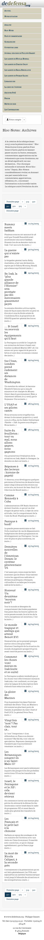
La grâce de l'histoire (12, 87)
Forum (7, 98)
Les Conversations (11, 109)
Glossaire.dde (9, 42)
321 (7, 206)
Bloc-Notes (9, 30)
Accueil (7, 11)
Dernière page (12, 211)
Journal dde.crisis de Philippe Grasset (19, 53)
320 (33, 202)
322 (14, 206)
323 (20, 206)
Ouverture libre (11, 47)
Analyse (7, 25)
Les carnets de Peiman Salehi (16, 76)
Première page (12, 202)
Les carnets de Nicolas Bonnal (16, 59)
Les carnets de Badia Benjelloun (17, 70)
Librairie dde (9, 81)
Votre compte (15, 120)
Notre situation (10, 16)
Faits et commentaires (13, 36)
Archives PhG (10, 93)
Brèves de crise (10, 104)
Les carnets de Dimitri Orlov (16, 64)
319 (27, 202)
